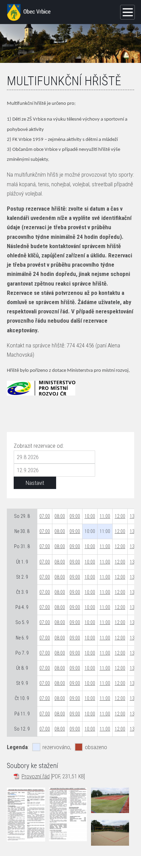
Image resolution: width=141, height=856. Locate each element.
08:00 (59, 516)
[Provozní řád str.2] (68, 814)
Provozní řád (36, 776)
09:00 (74, 516)
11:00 (105, 516)
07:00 (44, 516)
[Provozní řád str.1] (26, 815)
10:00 (90, 516)
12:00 (120, 516)
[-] (110, 800)
